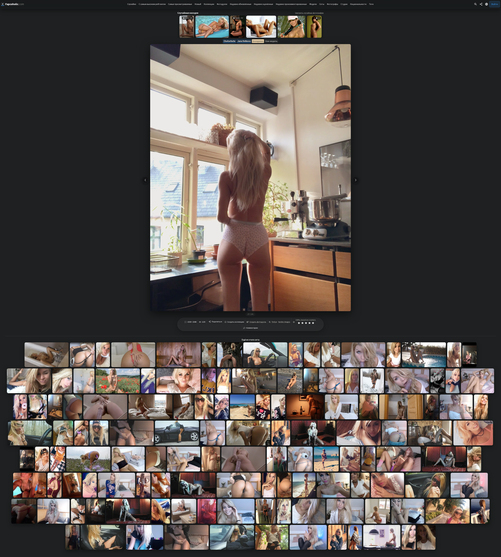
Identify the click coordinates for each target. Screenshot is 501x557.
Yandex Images (284, 322)
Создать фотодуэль (257, 322)
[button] (486, 4)
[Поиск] (475, 4)
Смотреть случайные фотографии (309, 13)
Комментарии (252, 328)
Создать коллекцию (235, 322)
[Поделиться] (481, 4)
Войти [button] (494, 4)
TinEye (274, 322)
